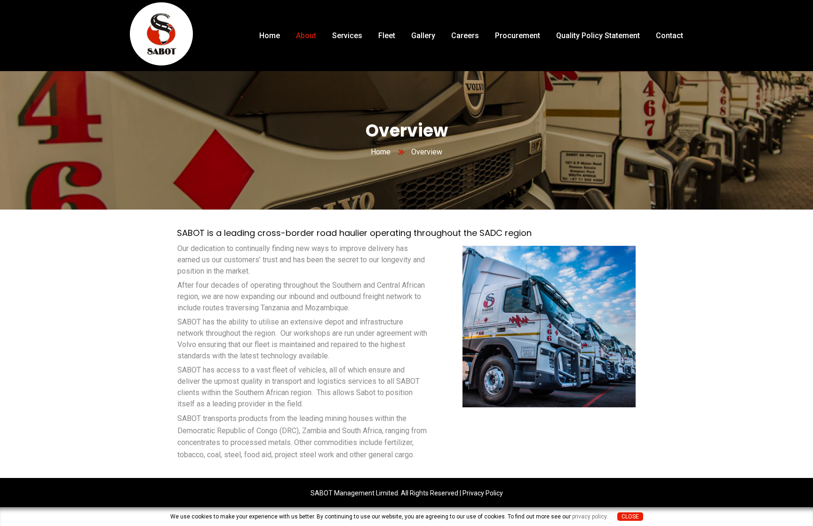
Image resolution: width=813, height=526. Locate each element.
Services (347, 35)
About (306, 35)
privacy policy (589, 516)
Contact (669, 35)
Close (630, 516)
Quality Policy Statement (598, 35)
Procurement (517, 35)
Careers (465, 35)
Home (269, 35)
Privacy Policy (482, 493)
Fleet (386, 35)
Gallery (423, 35)
